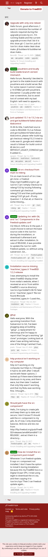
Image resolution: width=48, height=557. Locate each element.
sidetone (13, 394)
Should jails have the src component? (22, 404)
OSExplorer (14, 302)
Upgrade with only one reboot (25, 22)
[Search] (41, 2)
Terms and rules (21, 509)
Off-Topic (39, 397)
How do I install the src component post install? (25, 453)
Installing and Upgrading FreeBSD (23, 62)
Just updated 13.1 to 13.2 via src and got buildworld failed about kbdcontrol (26, 120)
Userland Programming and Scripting (24, 353)
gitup (12, 314)
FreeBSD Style (12, 505)
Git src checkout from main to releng (24, 171)
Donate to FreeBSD (31, 9)
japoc (12, 441)
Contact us (9, 509)
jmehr (12, 347)
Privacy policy (34, 509)
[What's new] (36, 2)
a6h (11, 205)
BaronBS (13, 55)
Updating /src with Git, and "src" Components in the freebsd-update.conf (25, 219)
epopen (13, 156)
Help (7, 511)
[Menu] (7, 3)
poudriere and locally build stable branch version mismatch (24, 71)
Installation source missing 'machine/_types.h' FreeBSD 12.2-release (24, 269)
